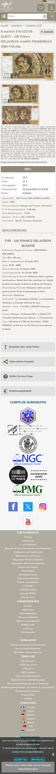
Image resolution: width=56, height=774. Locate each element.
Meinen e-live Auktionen (28, 621)
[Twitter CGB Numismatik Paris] (28, 506)
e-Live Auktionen (28, 544)
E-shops (28, 537)
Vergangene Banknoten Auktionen (28, 563)
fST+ (28, 169)
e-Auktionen (28, 541)
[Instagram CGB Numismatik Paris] (43, 506)
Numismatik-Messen (28, 567)
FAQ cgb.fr (28, 668)
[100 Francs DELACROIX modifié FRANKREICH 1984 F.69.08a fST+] (28, 80)
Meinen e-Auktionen (28, 617)
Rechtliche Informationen (28, 691)
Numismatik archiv (28, 574)
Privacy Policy (28, 695)
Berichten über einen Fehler (24, 346)
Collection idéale (28, 589)
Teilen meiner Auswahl (21, 361)
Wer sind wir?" (28, 661)
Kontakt (28, 606)
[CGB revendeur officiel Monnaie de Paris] (28, 475)
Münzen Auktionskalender (28, 648)
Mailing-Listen (28, 624)
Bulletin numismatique (28, 582)
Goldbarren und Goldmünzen (28, 552)
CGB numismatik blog (28, 578)
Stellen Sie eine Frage (21, 376)
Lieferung (28, 628)
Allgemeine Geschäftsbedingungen (28, 680)
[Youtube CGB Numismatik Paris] (28, 521)
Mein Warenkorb (28, 613)
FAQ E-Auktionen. (32, 159)
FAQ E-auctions (28, 672)
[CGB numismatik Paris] (7, 11)
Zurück (48, 31)
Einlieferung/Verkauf (20, 391)
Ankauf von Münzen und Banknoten (28, 644)
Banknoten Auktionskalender (28, 652)
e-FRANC (28, 586)
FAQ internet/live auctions (28, 676)
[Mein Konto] (51, 10)
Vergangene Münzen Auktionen (28, 559)
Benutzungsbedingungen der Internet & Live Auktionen (28, 687)
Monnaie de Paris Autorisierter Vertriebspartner (28, 548)
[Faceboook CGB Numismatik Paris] (13, 506)
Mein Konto (28, 609)
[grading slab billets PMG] (28, 491)
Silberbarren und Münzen (28, 556)
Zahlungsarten (28, 632)
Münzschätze (28, 571)
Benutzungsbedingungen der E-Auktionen (28, 683)
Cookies (28, 698)
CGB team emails (28, 664)
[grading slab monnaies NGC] (28, 459)
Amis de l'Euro (28, 597)
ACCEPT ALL (21, 760)
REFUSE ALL (38, 760)
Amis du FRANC (28, 593)
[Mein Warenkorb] (40, 10)
